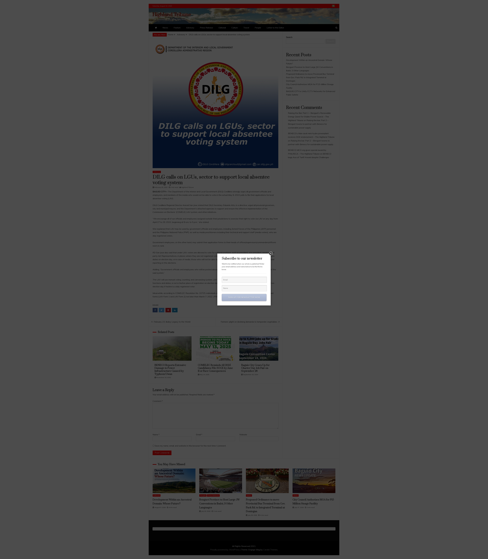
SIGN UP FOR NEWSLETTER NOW (244, 297)
